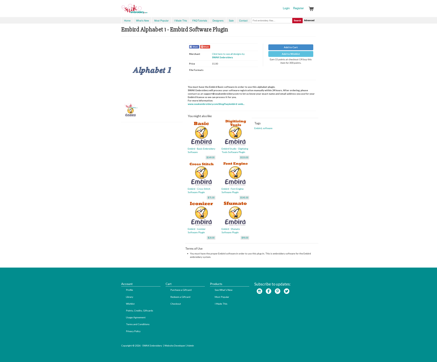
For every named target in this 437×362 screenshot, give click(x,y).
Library (129, 296)
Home (127, 20)
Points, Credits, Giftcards (139, 310)
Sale (231, 20)
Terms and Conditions (138, 324)
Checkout (175, 303)
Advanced (309, 20)
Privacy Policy (133, 331)
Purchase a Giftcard (181, 289)
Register (298, 8)
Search (297, 20)
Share (195, 47)
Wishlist (130, 303)
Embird (258, 128)
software (267, 128)
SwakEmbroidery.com (146, 10)
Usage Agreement (136, 317)
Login (286, 8)
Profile (129, 289)
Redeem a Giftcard (180, 296)
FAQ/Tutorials (199, 20)
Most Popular (161, 20)
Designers (218, 20)
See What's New (223, 289)
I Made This (180, 20)
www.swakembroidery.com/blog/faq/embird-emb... (216, 103)
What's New (142, 20)
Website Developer (174, 345)
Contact (243, 20)
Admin (190, 345)
